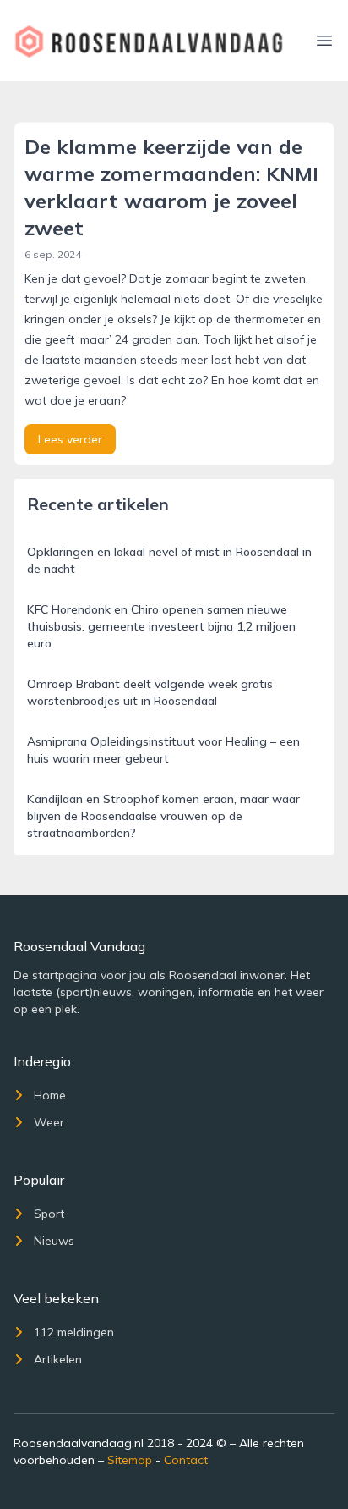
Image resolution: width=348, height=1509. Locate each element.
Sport (49, 1213)
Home (50, 1095)
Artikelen (58, 1359)
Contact (186, 1460)
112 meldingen (74, 1332)
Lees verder (70, 439)
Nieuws (54, 1240)
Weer (49, 1122)
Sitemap (129, 1460)
